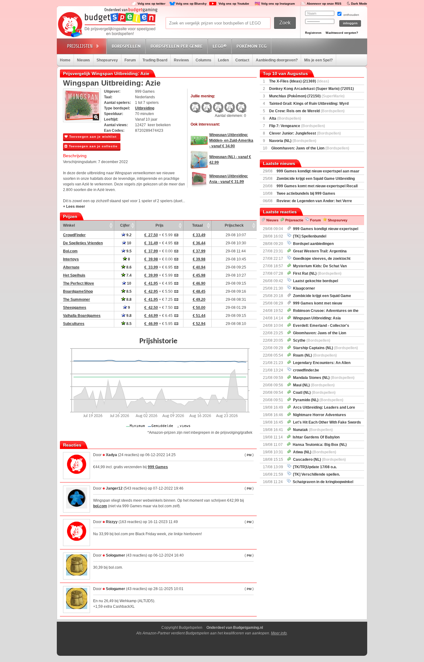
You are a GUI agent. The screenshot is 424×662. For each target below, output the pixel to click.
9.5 (128, 251)
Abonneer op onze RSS (324, 3)
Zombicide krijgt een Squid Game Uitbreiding (316, 178)
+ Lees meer (74, 206)
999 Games (158, 467)
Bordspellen (126, 46)
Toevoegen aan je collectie (93, 146)
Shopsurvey (107, 60)
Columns (203, 60)
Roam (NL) (314, 355)
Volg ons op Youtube (234, 3)
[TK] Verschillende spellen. (315, 474)
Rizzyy (112, 522)
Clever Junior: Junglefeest (305, 133)
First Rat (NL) (316, 273)
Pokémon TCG (251, 46)
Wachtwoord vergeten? (342, 32)
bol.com (100, 506)
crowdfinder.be (305, 370)
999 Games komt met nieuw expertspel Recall (317, 186)
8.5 (128, 291)
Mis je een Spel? (318, 60)
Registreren (313, 32)
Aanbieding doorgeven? (277, 60)
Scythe (310, 340)
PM (249, 455)
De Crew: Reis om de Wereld (307, 111)
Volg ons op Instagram (278, 3)
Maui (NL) (313, 385)
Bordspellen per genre (177, 46)
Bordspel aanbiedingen (312, 244)
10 (128, 243)
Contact (242, 60)
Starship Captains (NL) (324, 348)
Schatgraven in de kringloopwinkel (322, 482)
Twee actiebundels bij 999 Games (306, 193)
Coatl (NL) (313, 392)
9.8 (128, 315)
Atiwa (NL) (313, 452)
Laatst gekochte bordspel (314, 281)
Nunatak (312, 430)
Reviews (181, 60)
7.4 (128, 275)
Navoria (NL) (292, 141)
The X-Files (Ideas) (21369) (299, 81)
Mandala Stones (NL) (322, 377)
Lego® (220, 46)
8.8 (128, 299)
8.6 (128, 267)
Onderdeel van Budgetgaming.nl (234, 627)
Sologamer (116, 555)
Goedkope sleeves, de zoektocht (320, 258)
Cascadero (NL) (318, 459)
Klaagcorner (303, 288)
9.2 (128, 235)
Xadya (111, 455)
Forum (130, 60)
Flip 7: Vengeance (297, 126)
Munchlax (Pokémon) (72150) (307, 96)
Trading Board (154, 60)
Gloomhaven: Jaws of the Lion (310, 148)
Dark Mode (359, 3)
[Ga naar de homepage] (107, 25)
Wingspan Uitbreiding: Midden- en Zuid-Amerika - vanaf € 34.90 (231, 140)
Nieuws (83, 60)
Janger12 (114, 488)
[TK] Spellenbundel (308, 236)
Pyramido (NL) (317, 400)
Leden (223, 60)
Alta (285, 118)
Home (65, 60)
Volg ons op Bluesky (191, 3)
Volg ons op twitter (151, 3)
